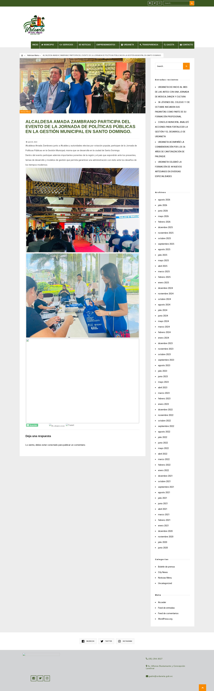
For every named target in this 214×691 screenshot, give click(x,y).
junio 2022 (163, 442)
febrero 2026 (164, 221)
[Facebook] (150, 3)
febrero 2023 (164, 398)
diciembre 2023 (165, 343)
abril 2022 (162, 453)
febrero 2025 (164, 277)
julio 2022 (162, 437)
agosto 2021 (164, 492)
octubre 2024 (164, 299)
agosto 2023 (164, 365)
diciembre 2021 (165, 476)
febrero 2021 (164, 520)
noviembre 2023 (165, 349)
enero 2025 (163, 282)
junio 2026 (163, 210)
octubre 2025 (164, 238)
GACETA (170, 45)
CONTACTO (188, 45)
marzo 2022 (164, 459)
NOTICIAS (86, 45)
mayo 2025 (163, 260)
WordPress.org (165, 619)
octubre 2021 (164, 481)
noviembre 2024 (165, 293)
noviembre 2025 (165, 233)
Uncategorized (165, 583)
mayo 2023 (163, 382)
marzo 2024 (164, 326)
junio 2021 (163, 503)
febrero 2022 (164, 465)
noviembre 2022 (165, 415)
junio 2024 (163, 315)
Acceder (162, 602)
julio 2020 (162, 542)
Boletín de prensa (166, 566)
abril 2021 (162, 509)
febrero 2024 (164, 332)
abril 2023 (162, 387)
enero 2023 (163, 404)
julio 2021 (162, 498)
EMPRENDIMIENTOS (106, 45)
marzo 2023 (164, 393)
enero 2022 (163, 470)
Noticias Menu (33, 55)
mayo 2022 (163, 448)
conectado (52, 445)
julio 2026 (162, 205)
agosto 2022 (164, 431)
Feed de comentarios (168, 613)
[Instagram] (159, 3)
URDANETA (129, 45)
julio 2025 (162, 255)
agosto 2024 (164, 304)
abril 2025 (162, 266)
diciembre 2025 (165, 227)
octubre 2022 (164, 420)
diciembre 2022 (165, 409)
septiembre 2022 (166, 426)
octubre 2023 (164, 354)
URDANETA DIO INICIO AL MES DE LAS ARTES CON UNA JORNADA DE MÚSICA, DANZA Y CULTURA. (172, 92)
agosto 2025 (164, 249)
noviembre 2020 (165, 536)
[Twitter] (155, 3)
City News (163, 572)
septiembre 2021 (166, 487)
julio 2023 (162, 371)
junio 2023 (163, 376)
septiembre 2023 (166, 360)
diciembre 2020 (165, 531)
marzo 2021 (164, 514)
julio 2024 (162, 310)
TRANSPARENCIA (150, 45)
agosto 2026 (164, 199)
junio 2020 (163, 547)
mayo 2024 (163, 321)
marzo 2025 (164, 271)
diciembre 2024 (165, 288)
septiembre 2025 (166, 244)
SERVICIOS (68, 45)
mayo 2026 (163, 216)
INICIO (35, 45)
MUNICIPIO (49, 45)
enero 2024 (163, 337)
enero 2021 (163, 525)
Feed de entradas (166, 608)
